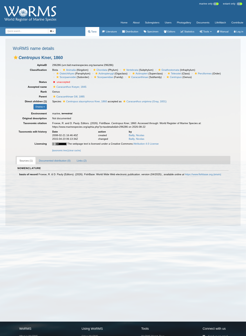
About (136, 22)
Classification (38, 69)
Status (43, 81)
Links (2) (82, 160)
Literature (111, 31)
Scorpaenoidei (68, 77)
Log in (239, 31)
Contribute (237, 22)
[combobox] (26, 31)
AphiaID (42, 65)
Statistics (189, 31)
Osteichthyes (67, 73)
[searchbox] (26, 31)
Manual (224, 31)
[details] (217, 174)
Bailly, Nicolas (136, 135)
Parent (43, 96)
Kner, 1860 (86, 101)
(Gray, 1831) (146, 101)
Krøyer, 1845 (71, 86)
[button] (16, 57)
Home (124, 22)
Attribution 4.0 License (146, 143)
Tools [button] (206, 31)
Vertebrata (132, 69)
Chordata (102, 69)
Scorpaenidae (105, 77)
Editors (171, 31)
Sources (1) (26, 160)
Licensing (41, 143)
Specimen (152, 31)
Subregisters (152, 22)
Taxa (93, 31)
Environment (39, 113)
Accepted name (37, 86)
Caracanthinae (139, 77)
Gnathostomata (170, 69)
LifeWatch (220, 22)
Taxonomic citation (35, 123)
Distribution (131, 31)
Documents (202, 22)
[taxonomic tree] (60, 150)
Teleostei (176, 73)
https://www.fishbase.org (199, 174)
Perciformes (205, 73)
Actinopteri (142, 73)
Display (39, 107)
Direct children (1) (36, 101)
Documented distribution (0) (55, 160)
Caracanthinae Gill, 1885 (70, 96)
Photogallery (184, 22)
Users (168, 22)
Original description (34, 118)
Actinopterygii (106, 73)
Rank (44, 91)
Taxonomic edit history (33, 131)
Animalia (71, 69)
